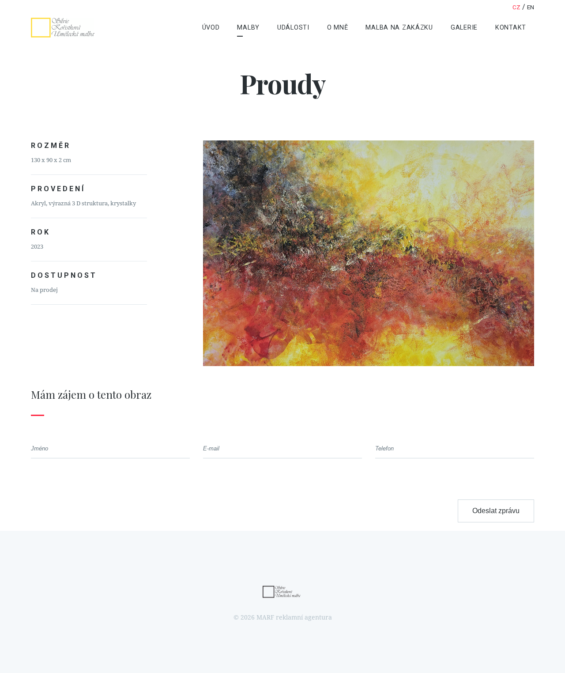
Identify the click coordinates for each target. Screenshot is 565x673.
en (530, 7)
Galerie (464, 27)
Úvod (211, 27)
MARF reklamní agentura (294, 617)
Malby (248, 27)
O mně (337, 27)
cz (516, 7)
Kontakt (510, 27)
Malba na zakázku (399, 27)
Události (293, 27)
